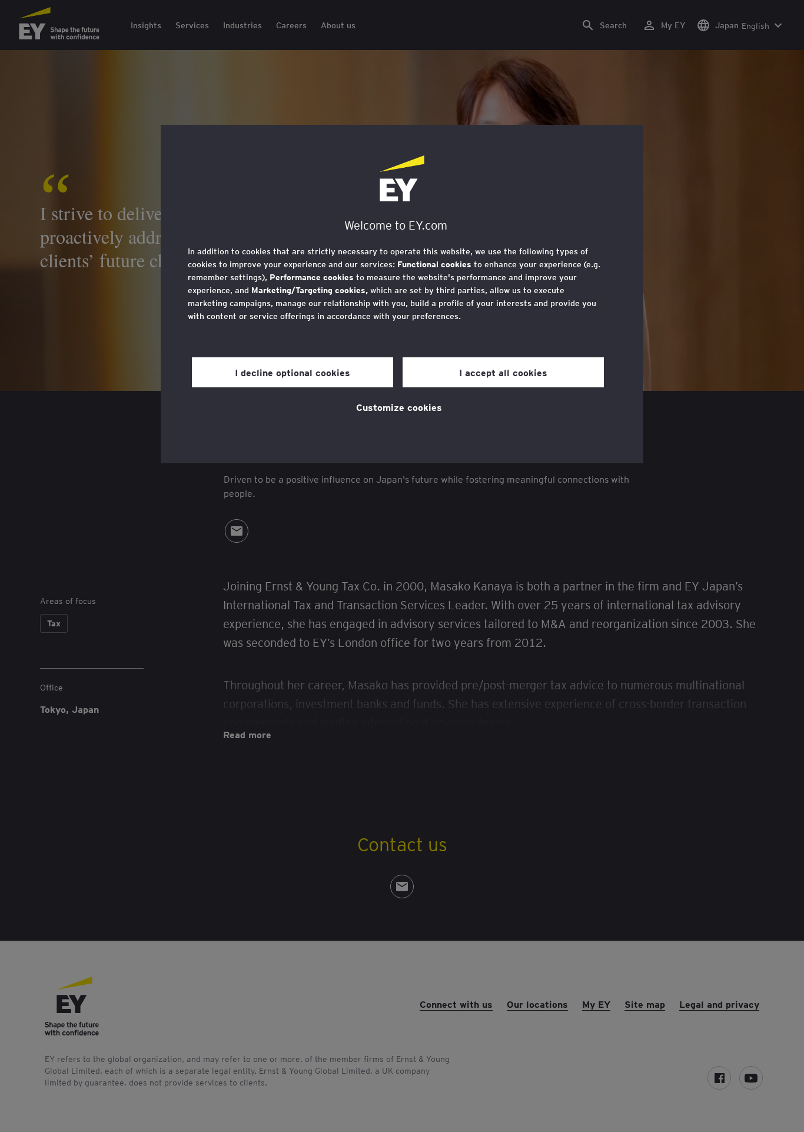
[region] (402, 294)
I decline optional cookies (292, 372)
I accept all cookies (503, 372)
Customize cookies (399, 406)
